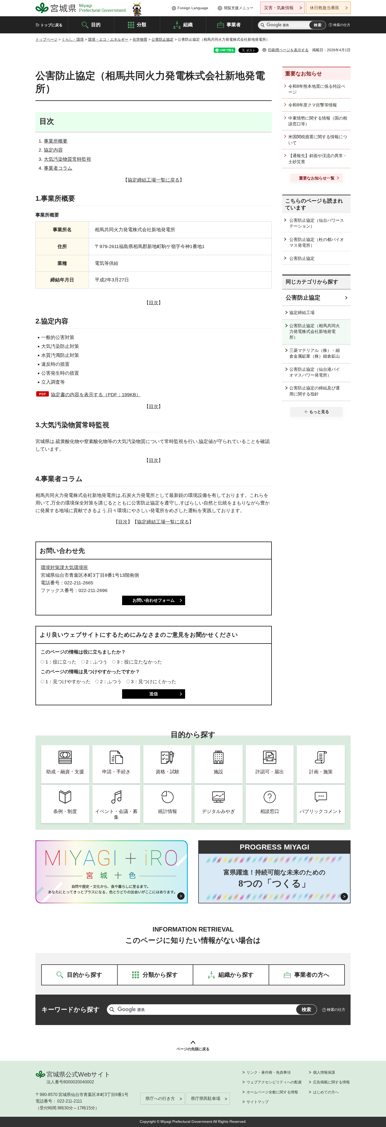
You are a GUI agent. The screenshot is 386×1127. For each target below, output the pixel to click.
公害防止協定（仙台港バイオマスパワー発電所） (314, 372)
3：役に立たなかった (139, 662)
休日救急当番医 (324, 8)
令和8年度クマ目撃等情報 (312, 105)
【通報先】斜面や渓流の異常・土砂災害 (317, 158)
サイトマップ (258, 1102)
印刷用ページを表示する (288, 50)
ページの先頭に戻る (193, 1049)
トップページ (46, 39)
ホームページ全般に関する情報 (272, 1092)
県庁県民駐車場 (205, 1098)
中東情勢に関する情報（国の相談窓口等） (317, 121)
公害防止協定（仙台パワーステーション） (316, 223)
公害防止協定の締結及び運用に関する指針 (314, 391)
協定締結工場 (302, 312)
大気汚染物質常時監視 (67, 159)
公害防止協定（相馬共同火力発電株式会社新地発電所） (314, 331)
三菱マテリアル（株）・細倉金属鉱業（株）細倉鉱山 (314, 353)
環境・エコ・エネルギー (108, 39)
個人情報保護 (324, 1072)
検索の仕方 (341, 25)
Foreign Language (193, 8)
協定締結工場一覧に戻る (154, 180)
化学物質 (140, 39)
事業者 (234, 24)
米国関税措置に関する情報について (317, 140)
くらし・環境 (73, 39)
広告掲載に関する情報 (331, 1082)
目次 (153, 302)
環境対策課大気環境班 (64, 567)
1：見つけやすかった (68, 681)
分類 (141, 24)
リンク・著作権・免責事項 (269, 1072)
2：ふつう (96, 662)
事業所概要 (55, 141)
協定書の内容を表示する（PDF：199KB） (96, 394)
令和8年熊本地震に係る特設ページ (316, 89)
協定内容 (53, 150)
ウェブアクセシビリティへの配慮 (274, 1082)
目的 (96, 24)
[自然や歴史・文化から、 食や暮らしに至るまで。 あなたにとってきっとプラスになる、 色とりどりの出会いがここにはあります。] (111, 889)
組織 (188, 24)
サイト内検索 (262, 25)
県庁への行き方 (160, 1098)
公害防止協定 (163, 39)
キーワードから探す (70, 1009)
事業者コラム (58, 168)
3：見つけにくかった (153, 681)
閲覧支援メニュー (238, 8)
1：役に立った (60, 662)
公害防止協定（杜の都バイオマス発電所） (316, 242)
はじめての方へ (326, 1092)
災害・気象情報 (279, 8)
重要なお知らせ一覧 (317, 178)
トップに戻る (51, 25)
